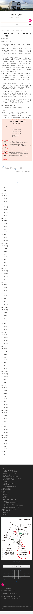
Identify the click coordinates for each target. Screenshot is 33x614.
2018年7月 (4, 443)
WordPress (21, 606)
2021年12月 (4, 337)
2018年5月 (4, 449)
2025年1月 (4, 237)
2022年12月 (4, 304)
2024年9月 (4, 248)
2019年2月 (4, 424)
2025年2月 (4, 234)
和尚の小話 (4, 481)
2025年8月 (4, 218)
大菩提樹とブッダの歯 (8, 504)
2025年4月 (4, 229)
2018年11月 (4, 432)
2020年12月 (4, 371)
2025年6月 (4, 223)
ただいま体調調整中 (6, 588)
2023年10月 (4, 276)
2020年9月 (4, 379)
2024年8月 (4, 251)
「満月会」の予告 (5, 30)
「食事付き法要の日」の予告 (8, 470)
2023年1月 (4, 301)
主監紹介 (5, 494)
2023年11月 (4, 273)
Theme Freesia (16, 606)
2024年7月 (4, 254)
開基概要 (3, 491)
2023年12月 (4, 271)
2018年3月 (4, 454)
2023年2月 (4, 298)
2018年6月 (4, 446)
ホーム (3, 468)
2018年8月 (4, 440)
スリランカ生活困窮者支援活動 (8, 486)
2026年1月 (4, 204)
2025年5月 (4, 226)
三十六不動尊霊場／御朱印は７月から (10, 596)
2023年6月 (4, 287)
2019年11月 (4, 407)
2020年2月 (4, 399)
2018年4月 (4, 451)
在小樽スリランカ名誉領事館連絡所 (10, 507)
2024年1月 (4, 268)
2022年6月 (4, 321)
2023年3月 (4, 296)
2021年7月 (4, 351)
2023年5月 (4, 290)
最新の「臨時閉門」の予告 (7, 480)
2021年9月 (4, 346)
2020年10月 (4, 376)
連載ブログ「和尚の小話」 (9, 483)
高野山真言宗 (4, 501)
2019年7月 (4, 418)
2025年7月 (4, 221)
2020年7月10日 (5, 38)
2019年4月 (4, 421)
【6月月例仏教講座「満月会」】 (9, 593)
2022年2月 (4, 332)
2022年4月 (4, 326)
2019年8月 (4, 415)
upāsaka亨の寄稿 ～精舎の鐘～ (9, 509)
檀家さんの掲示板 (5, 510)
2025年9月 (4, 215)
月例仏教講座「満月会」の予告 (16, 30)
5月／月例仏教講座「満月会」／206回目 (11, 598)
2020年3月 (4, 396)
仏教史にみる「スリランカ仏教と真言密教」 (13, 506)
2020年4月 (4, 393)
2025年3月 (4, 232)
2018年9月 (4, 438)
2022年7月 (4, 318)
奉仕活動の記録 (7, 488)
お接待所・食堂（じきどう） (10, 473)
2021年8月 (4, 349)
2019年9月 (4, 413)
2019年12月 (4, 404)
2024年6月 (4, 257)
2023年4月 (4, 293)
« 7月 (16, 581)
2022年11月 (4, 307)
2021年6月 (4, 354)
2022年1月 (4, 335)
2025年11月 (4, 209)
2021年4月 (4, 360)
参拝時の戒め (4, 496)
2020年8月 (4, 382)
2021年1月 (4, 368)
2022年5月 (4, 323)
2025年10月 (4, 212)
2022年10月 (4, 310)
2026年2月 (4, 201)
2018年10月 (4, 435)
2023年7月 (4, 285)
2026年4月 (4, 195)
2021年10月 (4, 343)
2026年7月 (4, 187)
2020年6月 (4, 388)
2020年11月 (4, 374)
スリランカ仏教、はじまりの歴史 (9, 502)
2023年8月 (4, 282)
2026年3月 (4, 198)
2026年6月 (4, 190)
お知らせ (3, 514)
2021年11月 (4, 340)
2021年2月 (4, 365)
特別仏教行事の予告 (6, 489)
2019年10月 (4, 410)
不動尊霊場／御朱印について (8, 590)
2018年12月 (4, 429)
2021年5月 (4, 357)
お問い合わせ (4, 512)
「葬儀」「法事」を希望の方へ (8, 499)
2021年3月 (4, 362)
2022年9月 (4, 312)
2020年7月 (4, 385)
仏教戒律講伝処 (5, 484)
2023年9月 (4, 279)
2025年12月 (4, 207)
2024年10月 (4, 246)
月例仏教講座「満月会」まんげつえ (12, 478)
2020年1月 (4, 401)
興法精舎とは (6, 493)
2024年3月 (4, 265)
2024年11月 (4, 243)
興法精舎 (15, 14)
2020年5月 (4, 390)
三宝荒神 (3, 497)
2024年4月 (4, 262)
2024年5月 (4, 259)
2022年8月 (4, 315)
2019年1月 (4, 426)
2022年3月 (4, 329)
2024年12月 (4, 240)
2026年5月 (4, 193)
